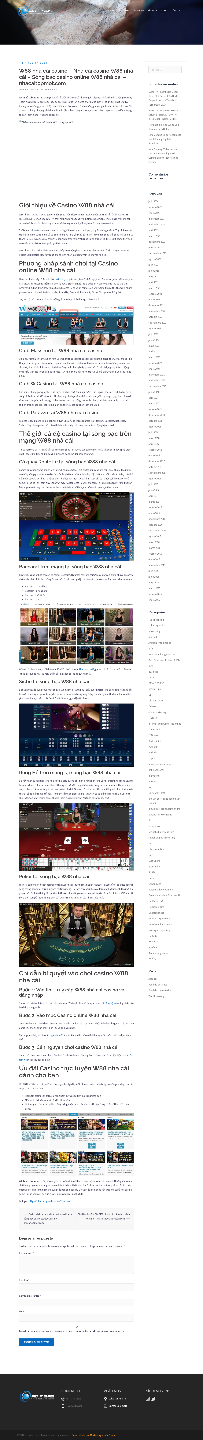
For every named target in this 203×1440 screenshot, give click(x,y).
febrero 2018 (155, 449)
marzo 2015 (154, 588)
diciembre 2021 (156, 374)
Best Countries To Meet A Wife (164, 660)
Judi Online (154, 741)
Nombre (24, 1280)
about (164, 10)
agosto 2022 (154, 328)
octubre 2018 (155, 420)
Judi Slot (153, 746)
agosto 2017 (154, 478)
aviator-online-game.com (161, 654)
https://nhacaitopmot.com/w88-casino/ (50, 1201)
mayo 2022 (153, 345)
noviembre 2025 (156, 224)
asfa (150, 648)
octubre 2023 (155, 247)
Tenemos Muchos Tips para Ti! (164, 895)
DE (149, 694)
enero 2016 (154, 559)
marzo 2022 (154, 357)
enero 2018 (154, 455)
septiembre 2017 (157, 472)
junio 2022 (153, 340)
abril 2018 (153, 444)
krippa (151, 758)
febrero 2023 (155, 293)
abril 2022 (153, 351)
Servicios (138, 10)
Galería (152, 10)
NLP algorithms (156, 793)
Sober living (154, 884)
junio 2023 (153, 270)
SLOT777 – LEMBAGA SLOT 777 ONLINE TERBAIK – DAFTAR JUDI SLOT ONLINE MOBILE (164, 115)
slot (150, 855)
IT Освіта (153, 735)
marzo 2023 (154, 288)
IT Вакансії (154, 729)
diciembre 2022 (156, 305)
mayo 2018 (153, 438)
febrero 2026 (155, 207)
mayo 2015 (153, 582)
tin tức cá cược (35, 63)
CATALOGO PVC (156, 683)
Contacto (178, 10)
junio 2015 (153, 576)
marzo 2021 (154, 403)
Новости (153, 941)
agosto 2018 (154, 426)
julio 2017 (153, 484)
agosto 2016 (154, 536)
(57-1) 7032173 (73, 1398)
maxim (152, 781)
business (153, 671)
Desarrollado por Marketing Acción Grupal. (94, 1435)
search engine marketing (161, 837)
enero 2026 (154, 213)
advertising (154, 631)
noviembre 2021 (156, 380)
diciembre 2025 (156, 218)
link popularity (156, 770)
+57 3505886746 (74, 1405)
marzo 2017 (154, 501)
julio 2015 (153, 571)
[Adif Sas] (36, 10)
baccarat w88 (87, 669)
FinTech (152, 718)
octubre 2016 (155, 524)
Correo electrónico (30, 1295)
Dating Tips (154, 689)
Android (152, 637)
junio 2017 (153, 490)
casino (151, 677)
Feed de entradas (157, 984)
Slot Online (154, 860)
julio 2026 (153, 201)
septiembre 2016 (157, 530)
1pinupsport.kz (156, 625)
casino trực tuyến (64, 279)
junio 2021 (153, 392)
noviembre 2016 (156, 519)
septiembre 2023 (157, 253)
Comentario (26, 1253)
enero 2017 (154, 513)
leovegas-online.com (159, 764)
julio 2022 (153, 334)
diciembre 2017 (156, 461)
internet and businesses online (164, 723)
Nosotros (123, 10)
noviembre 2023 (156, 241)
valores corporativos (159, 918)
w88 (36, 230)
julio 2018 (153, 432)
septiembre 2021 (157, 386)
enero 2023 (154, 299)
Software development (160, 889)
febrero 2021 (155, 409)
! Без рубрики (156, 619)
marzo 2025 (154, 236)
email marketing (157, 712)
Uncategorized (156, 912)
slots (151, 878)
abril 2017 (153, 496)
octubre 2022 (155, 316)
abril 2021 (153, 397)
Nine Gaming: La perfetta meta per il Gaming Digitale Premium (164, 139)
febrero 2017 (155, 507)
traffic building (156, 907)
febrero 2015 (155, 594)
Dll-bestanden (156, 700)
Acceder (152, 978)
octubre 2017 (155, 467)
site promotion (156, 849)
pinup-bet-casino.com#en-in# (164, 808)
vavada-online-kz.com (160, 924)
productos (154, 826)
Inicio (110, 10)
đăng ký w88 (111, 1003)
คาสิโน (152, 959)
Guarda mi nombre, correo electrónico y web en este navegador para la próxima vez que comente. (72, 1331)
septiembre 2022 (157, 322)
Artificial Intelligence (159, 642)
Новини (152, 936)
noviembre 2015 (156, 565)
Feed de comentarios (159, 990)
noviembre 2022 (156, 311)
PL (149, 820)
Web (21, 1311)
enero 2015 (154, 600)
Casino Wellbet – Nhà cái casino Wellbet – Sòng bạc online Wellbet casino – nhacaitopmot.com (47, 1219)
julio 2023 (153, 265)
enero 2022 (154, 368)
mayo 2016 (153, 542)
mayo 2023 (153, 276)
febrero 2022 (155, 363)
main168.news (50, 89)
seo (150, 843)
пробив (152, 947)
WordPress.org (156, 996)
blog (150, 666)
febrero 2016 (155, 553)
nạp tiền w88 (56, 1035)
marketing (154, 775)
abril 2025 (153, 230)
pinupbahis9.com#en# (160, 814)
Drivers (152, 706)
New (150, 787)
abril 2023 (153, 282)
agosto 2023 (154, 259)
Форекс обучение (158, 953)
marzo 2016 (154, 548)
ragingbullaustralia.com (161, 832)
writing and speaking (159, 930)
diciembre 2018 (156, 415)
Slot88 (151, 872)
